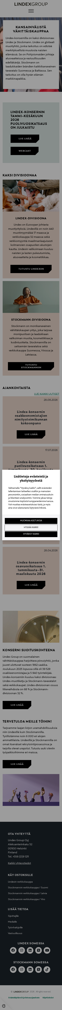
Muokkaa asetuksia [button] (31, 521)
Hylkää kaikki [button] (31, 527)
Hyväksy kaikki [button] (31, 534)
